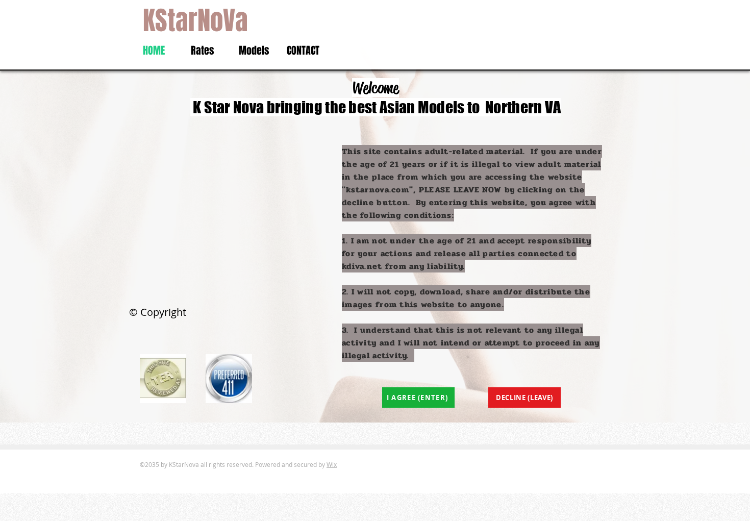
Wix (332, 464)
